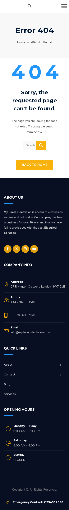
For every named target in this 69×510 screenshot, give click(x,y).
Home (21, 42)
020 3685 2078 (25, 315)
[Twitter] (16, 249)
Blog (7, 384)
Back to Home (34, 165)
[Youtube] (34, 249)
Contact (9, 374)
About (8, 364)
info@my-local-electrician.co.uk (31, 332)
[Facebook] (8, 249)
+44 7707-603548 (23, 302)
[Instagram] (25, 249)
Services (10, 394)
